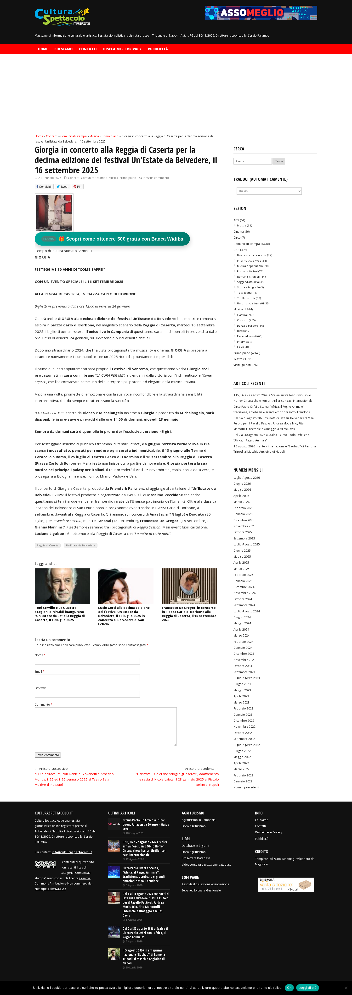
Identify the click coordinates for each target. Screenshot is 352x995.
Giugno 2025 (242, 551)
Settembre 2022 (244, 739)
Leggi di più (308, 988)
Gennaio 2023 (242, 715)
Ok (289, 988)
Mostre (241, 225)
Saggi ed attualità (248, 282)
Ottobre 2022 (242, 733)
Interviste (243, 341)
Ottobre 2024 (242, 599)
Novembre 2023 (244, 660)
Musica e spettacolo (250, 266)
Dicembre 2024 (243, 587)
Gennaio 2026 (242, 514)
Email (39, 672)
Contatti (88, 49)
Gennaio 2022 (242, 781)
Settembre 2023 (244, 672)
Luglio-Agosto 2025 (246, 544)
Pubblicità (158, 49)
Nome (40, 655)
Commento (43, 705)
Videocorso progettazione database (206, 865)
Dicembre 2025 (243, 520)
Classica (242, 315)
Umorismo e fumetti (250, 303)
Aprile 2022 (241, 763)
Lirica (240, 347)
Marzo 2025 (241, 569)
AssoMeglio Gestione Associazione (205, 884)
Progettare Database (196, 858)
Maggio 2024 (242, 623)
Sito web (40, 688)
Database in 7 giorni (195, 846)
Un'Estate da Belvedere (80, 545)
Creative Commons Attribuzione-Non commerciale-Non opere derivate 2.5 (63, 883)
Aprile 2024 (241, 629)
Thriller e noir (246, 298)
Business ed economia (252, 255)
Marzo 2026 (241, 502)
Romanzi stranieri (248, 276)
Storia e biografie (248, 287)
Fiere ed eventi (247, 336)
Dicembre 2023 (243, 654)
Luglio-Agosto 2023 (246, 678)
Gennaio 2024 (242, 648)
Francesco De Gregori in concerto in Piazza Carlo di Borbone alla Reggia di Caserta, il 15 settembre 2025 (189, 613)
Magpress (261, 864)
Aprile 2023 (241, 696)
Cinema (238, 232)
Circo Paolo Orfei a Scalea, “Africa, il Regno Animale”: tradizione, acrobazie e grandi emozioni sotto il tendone (144, 874)
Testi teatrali (245, 292)
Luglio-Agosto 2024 (246, 611)
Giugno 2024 (242, 617)
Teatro (238, 359)
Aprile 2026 (241, 496)
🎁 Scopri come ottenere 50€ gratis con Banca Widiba (113, 239)
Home (43, 49)
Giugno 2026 (242, 484)
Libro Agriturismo (194, 826)
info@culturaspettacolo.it (72, 852)
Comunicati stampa (94, 178)
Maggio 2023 (242, 690)
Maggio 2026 (242, 490)
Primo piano (127, 178)
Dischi (241, 331)
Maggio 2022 (242, 757)
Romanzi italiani (247, 271)
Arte (236, 220)
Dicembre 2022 (243, 721)
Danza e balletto (247, 325)
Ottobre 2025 (242, 532)
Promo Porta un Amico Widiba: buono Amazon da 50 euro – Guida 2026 (146, 824)
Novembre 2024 (244, 593)
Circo (237, 238)
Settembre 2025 (244, 538)
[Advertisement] (127, 98)
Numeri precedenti (246, 787)
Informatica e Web (249, 260)
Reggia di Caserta (47, 545)
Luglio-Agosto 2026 (246, 478)
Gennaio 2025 (242, 581)
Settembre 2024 (244, 605)
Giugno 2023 (242, 684)
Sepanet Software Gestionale (201, 890)
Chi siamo (63, 49)
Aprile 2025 (241, 563)
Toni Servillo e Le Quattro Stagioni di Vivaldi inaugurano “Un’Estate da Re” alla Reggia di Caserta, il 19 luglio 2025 (60, 613)
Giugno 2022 (242, 751)
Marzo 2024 (241, 635)
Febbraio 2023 (243, 708)
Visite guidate (242, 365)
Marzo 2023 (241, 702)
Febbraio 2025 (243, 575)
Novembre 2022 (244, 727)
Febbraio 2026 (243, 508)
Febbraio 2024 (243, 642)
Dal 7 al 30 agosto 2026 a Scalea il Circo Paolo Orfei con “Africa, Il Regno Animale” (145, 932)
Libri (236, 250)
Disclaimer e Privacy (122, 49)
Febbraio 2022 (243, 775)
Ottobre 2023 (242, 666)
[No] (346, 987)
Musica (113, 178)
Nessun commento (156, 178)
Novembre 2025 (244, 526)
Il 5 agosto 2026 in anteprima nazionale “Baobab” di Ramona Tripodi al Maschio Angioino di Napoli (144, 956)
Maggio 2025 (242, 557)
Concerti (73, 178)
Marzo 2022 (241, 769)
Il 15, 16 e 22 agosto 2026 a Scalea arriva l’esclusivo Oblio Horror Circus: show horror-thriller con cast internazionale (145, 848)
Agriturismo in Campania (199, 820)
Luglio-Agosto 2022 (246, 745)
